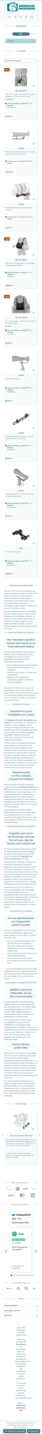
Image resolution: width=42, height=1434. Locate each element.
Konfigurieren (33, 1431)
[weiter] (39, 1134)
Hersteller (10, 41)
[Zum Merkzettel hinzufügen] (34, 86)
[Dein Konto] (26, 16)
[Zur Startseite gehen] (21, 7)
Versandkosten (20, 1371)
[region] (21, 1134)
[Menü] (9, 16)
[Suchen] (15, 16)
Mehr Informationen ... (21, 1427)
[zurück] (2, 1134)
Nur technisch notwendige (14, 1431)
